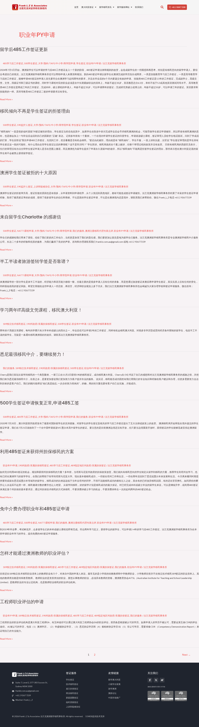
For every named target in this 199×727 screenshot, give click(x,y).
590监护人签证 (25, 124)
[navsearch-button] (162, 7)
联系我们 (139, 7)
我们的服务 (78, 230)
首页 (76, 7)
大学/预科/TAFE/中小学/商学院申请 (56, 63)
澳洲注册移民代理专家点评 (99, 230)
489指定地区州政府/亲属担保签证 (88, 465)
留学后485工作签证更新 (24, 49)
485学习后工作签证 (13, 63)
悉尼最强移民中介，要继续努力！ (33, 354)
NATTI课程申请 (25, 230)
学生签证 (81, 63)
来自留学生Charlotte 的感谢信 (30, 217)
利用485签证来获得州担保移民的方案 (37, 451)
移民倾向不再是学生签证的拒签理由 (35, 111)
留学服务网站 (123, 7)
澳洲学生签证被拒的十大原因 (28, 173)
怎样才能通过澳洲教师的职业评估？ (35, 553)
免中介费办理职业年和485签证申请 (35, 509)
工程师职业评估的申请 (22, 602)
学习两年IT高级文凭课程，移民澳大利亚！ (41, 310)
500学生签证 (30, 63)
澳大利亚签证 (87, 7)
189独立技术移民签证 (14, 323)
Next (186, 654)
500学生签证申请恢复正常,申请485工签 (39, 403)
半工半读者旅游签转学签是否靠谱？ (35, 261)
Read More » (6, 99)
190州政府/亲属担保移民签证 (41, 323)
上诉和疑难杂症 (42, 186)
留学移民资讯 (105, 7)
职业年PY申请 (93, 63)
